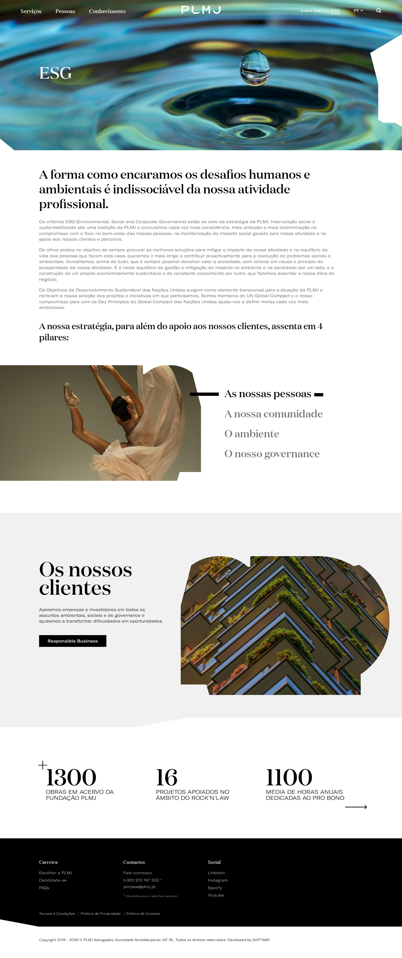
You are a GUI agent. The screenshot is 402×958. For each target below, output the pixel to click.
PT (357, 10)
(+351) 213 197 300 (141, 880)
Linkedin (216, 872)
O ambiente (252, 433)
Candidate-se (53, 880)
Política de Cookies (143, 914)
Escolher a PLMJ (55, 872)
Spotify (215, 887)
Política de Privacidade (101, 914)
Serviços (31, 10)
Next (356, 806)
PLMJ (201, 9)
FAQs (44, 887)
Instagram (218, 880)
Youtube (216, 895)
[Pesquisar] (378, 10)
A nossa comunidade (274, 413)
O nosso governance (272, 453)
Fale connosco (137, 872)
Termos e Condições (57, 914)
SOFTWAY (261, 940)
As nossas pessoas (268, 393)
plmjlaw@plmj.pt (139, 886)
